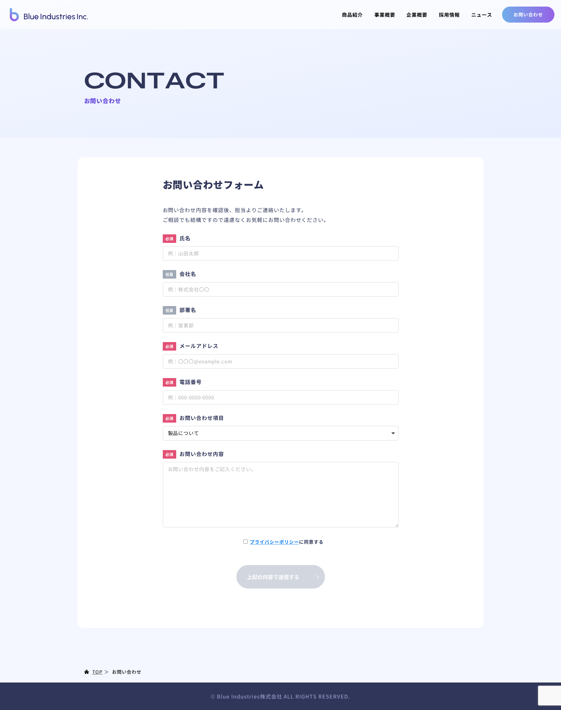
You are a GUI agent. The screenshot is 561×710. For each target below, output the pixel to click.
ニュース (481, 14)
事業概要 (384, 14)
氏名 (178, 238)
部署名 (180, 310)
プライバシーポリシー (274, 541)
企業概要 (416, 14)
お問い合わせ (528, 14)
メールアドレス (192, 346)
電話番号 (183, 382)
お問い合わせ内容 (194, 454)
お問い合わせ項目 (194, 418)
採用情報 (449, 14)
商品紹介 (352, 14)
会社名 (180, 274)
